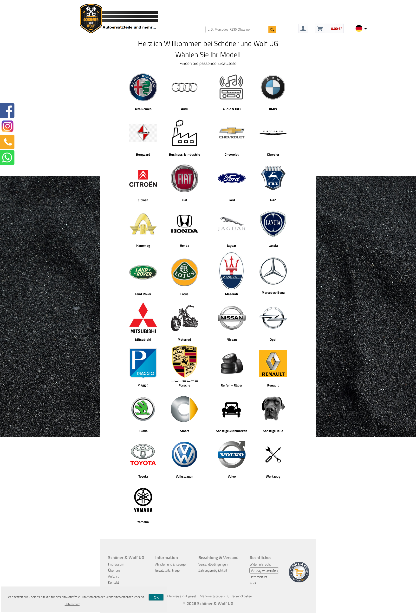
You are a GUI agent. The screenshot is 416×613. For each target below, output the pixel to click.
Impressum (116, 564)
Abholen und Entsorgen (171, 564)
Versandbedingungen (213, 564)
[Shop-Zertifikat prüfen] (299, 581)
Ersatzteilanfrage (167, 570)
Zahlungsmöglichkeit (212, 570)
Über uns (114, 570)
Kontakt (113, 582)
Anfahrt (113, 576)
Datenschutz (258, 576)
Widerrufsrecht (260, 564)
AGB (253, 582)
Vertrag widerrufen (264, 570)
